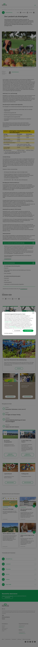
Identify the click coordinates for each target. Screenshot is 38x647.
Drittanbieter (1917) (8, 321)
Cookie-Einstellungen (17, 327)
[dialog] (19, 323)
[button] (9, 333)
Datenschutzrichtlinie (29, 327)
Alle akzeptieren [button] (28, 330)
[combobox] (33, 312)
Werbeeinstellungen (12, 326)
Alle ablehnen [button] (17, 330)
